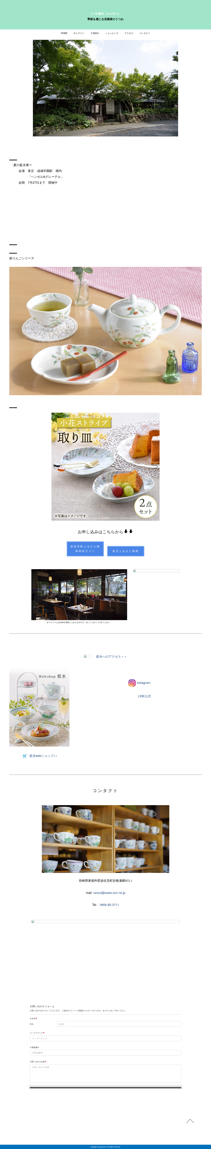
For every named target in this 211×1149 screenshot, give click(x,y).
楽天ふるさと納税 (125, 551)
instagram (143, 682)
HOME (64, 33)
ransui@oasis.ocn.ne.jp (109, 892)
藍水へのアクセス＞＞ (111, 656)
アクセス (128, 33)
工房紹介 (95, 33)
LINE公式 (144, 696)
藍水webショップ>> (43, 755)
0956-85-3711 (109, 904)
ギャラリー (79, 33)
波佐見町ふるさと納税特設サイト (85, 548)
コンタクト (144, 33)
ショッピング (111, 33)
